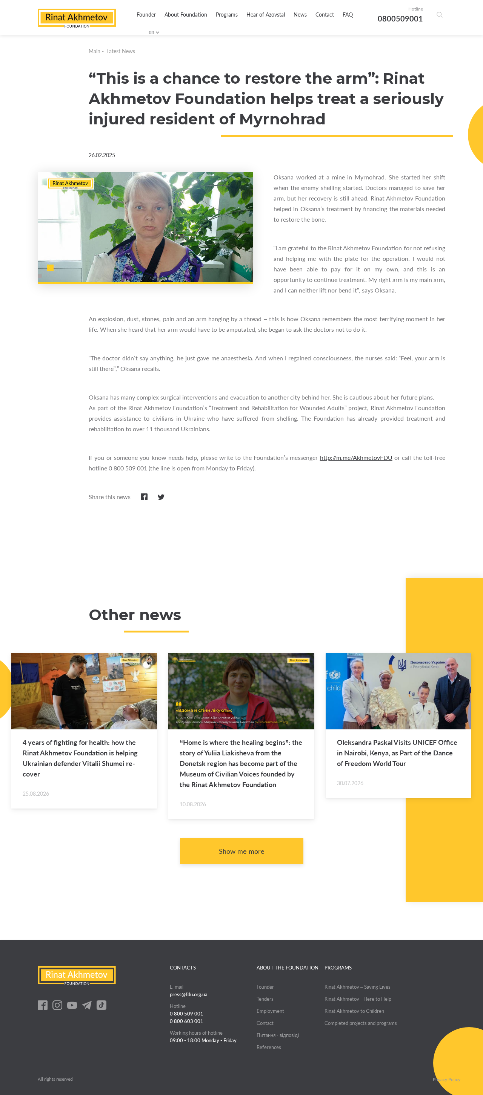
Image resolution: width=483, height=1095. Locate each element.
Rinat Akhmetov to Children (354, 1011)
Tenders (265, 999)
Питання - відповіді (278, 1035)
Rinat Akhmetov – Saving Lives (358, 987)
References (269, 1047)
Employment (270, 1011)
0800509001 (400, 18)
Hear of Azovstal (265, 14)
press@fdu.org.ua (189, 994)
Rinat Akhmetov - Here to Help (358, 999)
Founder (146, 14)
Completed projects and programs (361, 1023)
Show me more (242, 851)
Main (94, 51)
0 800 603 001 (186, 1021)
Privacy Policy (446, 1079)
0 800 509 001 (186, 1014)
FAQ (348, 14)
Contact (324, 14)
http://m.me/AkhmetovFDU (356, 457)
